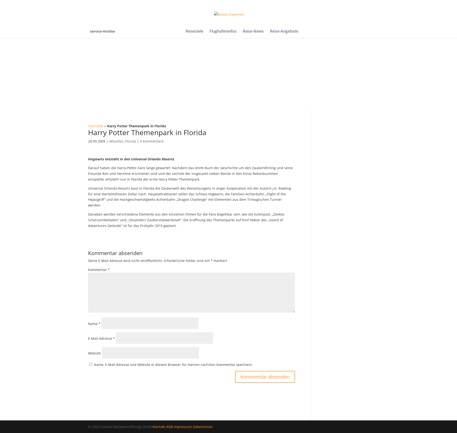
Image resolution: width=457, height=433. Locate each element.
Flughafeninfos (223, 32)
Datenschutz (203, 426)
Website (94, 353)
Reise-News (253, 32)
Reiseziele (194, 32)
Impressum (183, 426)
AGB (169, 426)
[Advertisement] (228, 73)
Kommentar (99, 269)
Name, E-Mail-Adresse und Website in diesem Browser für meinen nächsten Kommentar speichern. (173, 364)
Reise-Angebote (284, 32)
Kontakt (159, 426)
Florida (130, 141)
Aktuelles (116, 141)
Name (94, 323)
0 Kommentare (152, 141)
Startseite (95, 126)
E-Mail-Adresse (101, 338)
